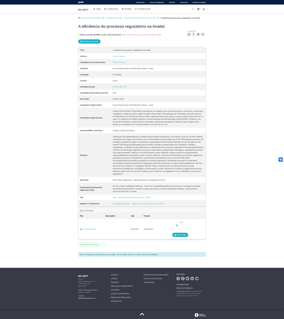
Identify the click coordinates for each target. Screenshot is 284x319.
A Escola (114, 275)
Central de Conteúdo (153, 278)
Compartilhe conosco (183, 291)
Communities (112, 9)
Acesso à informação (157, 2)
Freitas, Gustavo (119, 62)
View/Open (181, 234)
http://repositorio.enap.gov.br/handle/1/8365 (132, 197)
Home (98, 9)
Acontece (115, 290)
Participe (172, 2)
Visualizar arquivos (90, 41)
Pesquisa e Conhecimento (122, 286)
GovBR (81, 2)
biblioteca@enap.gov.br (87, 298)
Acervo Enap (149, 282)
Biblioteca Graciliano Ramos (156, 275)
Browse (128, 9)
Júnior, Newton (119, 56)
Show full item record (89, 244)
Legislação (183, 2)
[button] (198, 9)
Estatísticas (116, 301)
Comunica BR (140, 2)
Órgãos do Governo (199, 2)
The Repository (144, 9)
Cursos (114, 278)
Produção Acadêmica (93, 18)
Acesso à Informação (120, 293)
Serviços (115, 282)
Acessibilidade (182, 284)
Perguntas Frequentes (121, 297)
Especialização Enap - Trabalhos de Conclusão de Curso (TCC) (131, 18)
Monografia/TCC (120, 86)
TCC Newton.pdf (89, 229)
